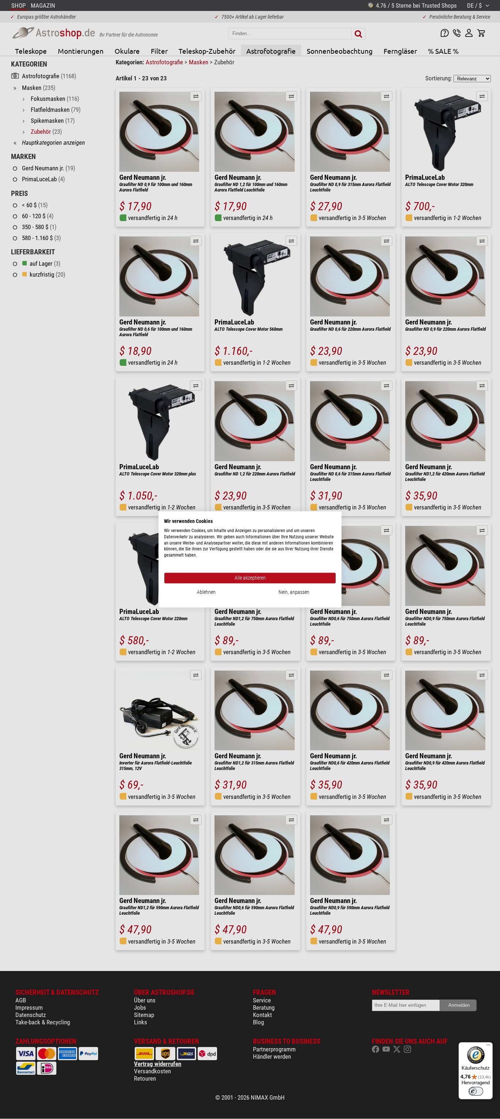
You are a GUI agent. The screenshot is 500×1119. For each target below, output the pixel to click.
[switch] (476, 1091)
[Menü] (488, 1046)
